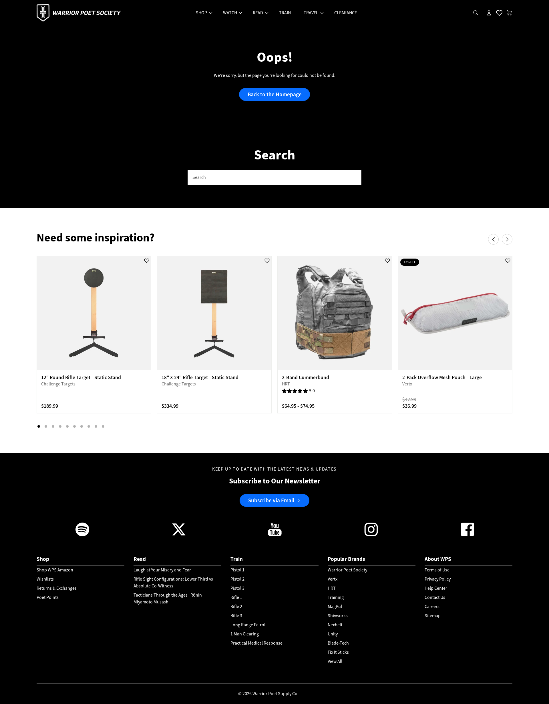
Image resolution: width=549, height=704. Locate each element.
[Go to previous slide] (493, 239)
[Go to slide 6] (74, 426)
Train (236, 559)
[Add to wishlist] (146, 260)
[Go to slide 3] (53, 426)
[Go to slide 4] (60, 426)
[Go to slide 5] (67, 426)
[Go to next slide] (507, 239)
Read (140, 559)
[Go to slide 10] (103, 426)
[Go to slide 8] (88, 426)
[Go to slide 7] (81, 426)
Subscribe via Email (271, 500)
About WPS (438, 559)
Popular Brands (346, 559)
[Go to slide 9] (96, 426)
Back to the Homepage (275, 94)
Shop (43, 559)
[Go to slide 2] (45, 426)
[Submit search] (354, 177)
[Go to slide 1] (38, 426)
